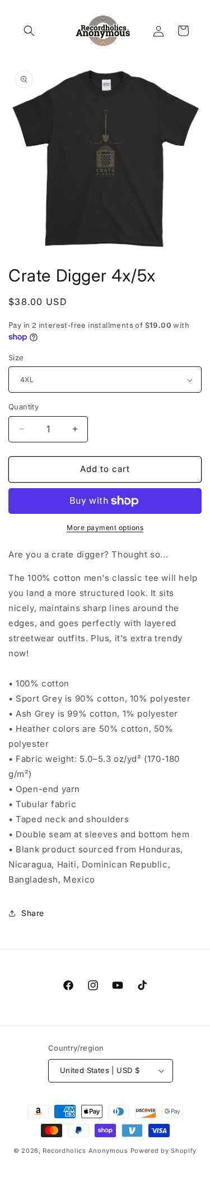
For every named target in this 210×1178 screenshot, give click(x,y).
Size (16, 357)
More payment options (105, 527)
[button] (29, 30)
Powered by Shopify (163, 1151)
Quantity (23, 406)
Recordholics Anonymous (85, 1151)
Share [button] (32, 913)
